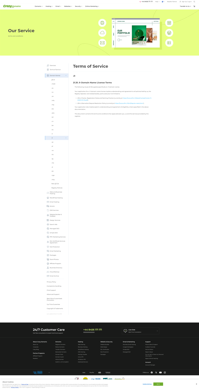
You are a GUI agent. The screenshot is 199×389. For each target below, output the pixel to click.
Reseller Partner (172, 1)
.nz (52, 92)
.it (52, 134)
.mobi (53, 84)
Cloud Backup (54, 272)
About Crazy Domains (40, 342)
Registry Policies (56, 188)
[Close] (196, 384)
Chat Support (51, 290)
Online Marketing (91, 6)
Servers (52, 206)
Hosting (48, 6)
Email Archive (54, 276)
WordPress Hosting (56, 198)
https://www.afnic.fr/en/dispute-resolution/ (129, 103)
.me (52, 163)
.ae (52, 142)
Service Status (149, 349)
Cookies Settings (147, 384)
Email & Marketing (129, 342)
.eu (52, 129)
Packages (53, 255)
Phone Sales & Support (151, 344)
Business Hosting (82, 347)
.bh (52, 171)
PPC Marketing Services (58, 237)
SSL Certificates (104, 349)
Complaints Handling (54, 286)
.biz (52, 109)
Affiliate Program (55, 263)
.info (52, 100)
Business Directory (56, 267)
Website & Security (106, 342)
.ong (52, 179)
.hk (52, 154)
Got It (158, 384)
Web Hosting (81, 344)
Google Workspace (128, 347)
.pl (52, 146)
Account (148, 362)
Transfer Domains (60, 349)
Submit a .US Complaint (62, 362)
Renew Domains (59, 347)
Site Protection (55, 247)
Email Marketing (55, 251)
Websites (67, 6)
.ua (52, 150)
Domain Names (55, 75)
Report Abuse (149, 352)
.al (52, 167)
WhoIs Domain (59, 359)
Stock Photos (54, 259)
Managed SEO (54, 228)
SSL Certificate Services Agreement (57, 242)
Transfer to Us (185, 6)
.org (52, 104)
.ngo (52, 175)
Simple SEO (54, 233)
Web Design (103, 347)
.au (52, 88)
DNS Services (54, 210)
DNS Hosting (81, 352)
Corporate (35, 347)
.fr (52, 138)
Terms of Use (24, 384)
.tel (52, 117)
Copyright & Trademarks (55, 308)
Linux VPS (80, 357)
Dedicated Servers (83, 362)
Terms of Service (55, 69)
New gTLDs (55, 183)
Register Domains (60, 344)
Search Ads (53, 224)
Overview (53, 65)
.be (52, 125)
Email (58, 6)
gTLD (53, 79)
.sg (52, 159)
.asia (52, 113)
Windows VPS (82, 359)
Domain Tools (59, 354)
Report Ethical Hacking (151, 358)
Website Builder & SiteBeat (56, 215)
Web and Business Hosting (56, 192)
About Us (35, 344)
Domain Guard (59, 357)
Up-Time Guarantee (53, 304)
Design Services (55, 220)
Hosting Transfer (82, 354)
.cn (52, 121)
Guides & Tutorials (150, 347)
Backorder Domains (60, 352)
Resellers (35, 358)
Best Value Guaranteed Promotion (54, 299)
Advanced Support (53, 294)
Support (148, 342)
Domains (38, 6)
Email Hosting (54, 202)
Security (78, 6)
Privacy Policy (51, 282)
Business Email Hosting (129, 344)
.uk (52, 96)
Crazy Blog (36, 349)
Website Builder (104, 344)
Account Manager (150, 365)
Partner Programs (39, 353)
